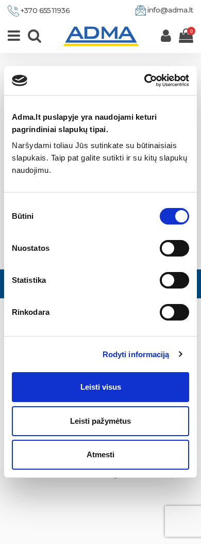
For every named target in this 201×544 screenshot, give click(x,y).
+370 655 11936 (45, 10)
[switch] (174, 248)
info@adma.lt (170, 10)
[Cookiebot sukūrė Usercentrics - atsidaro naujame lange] (144, 80)
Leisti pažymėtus (100, 421)
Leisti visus (100, 386)
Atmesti (100, 454)
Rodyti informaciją (136, 354)
